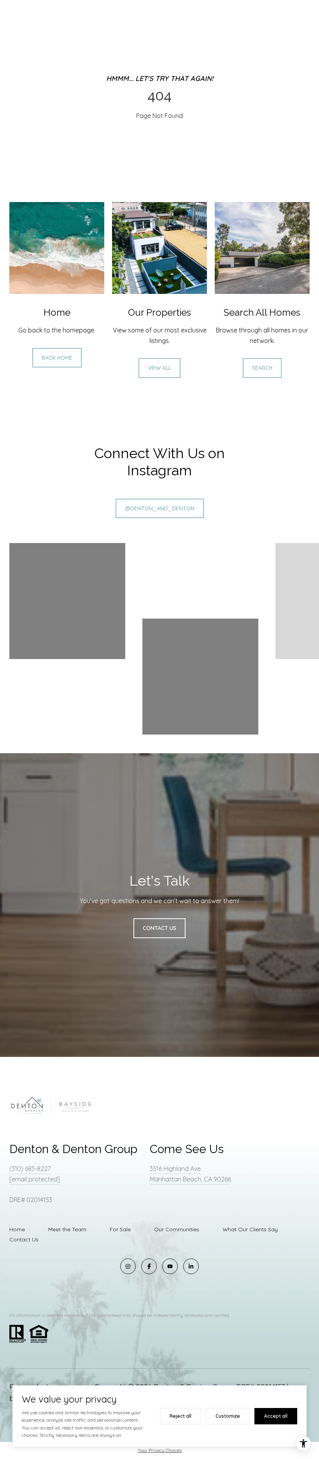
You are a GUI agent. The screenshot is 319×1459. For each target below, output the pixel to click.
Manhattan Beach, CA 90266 (190, 1179)
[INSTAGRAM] (128, 1266)
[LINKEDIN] (191, 1266)
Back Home (57, 357)
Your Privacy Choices (160, 1450)
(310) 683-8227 (30, 1168)
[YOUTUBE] (170, 1266)
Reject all (180, 1416)
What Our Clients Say (250, 1229)
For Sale (120, 1229)
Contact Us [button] (159, 928)
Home (17, 1229)
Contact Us (24, 1239)
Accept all (275, 1416)
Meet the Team (67, 1229)
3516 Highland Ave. (176, 1168)
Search (262, 367)
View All (159, 367)
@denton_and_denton (160, 508)
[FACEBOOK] (149, 1266)
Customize (228, 1416)
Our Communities (176, 1229)
